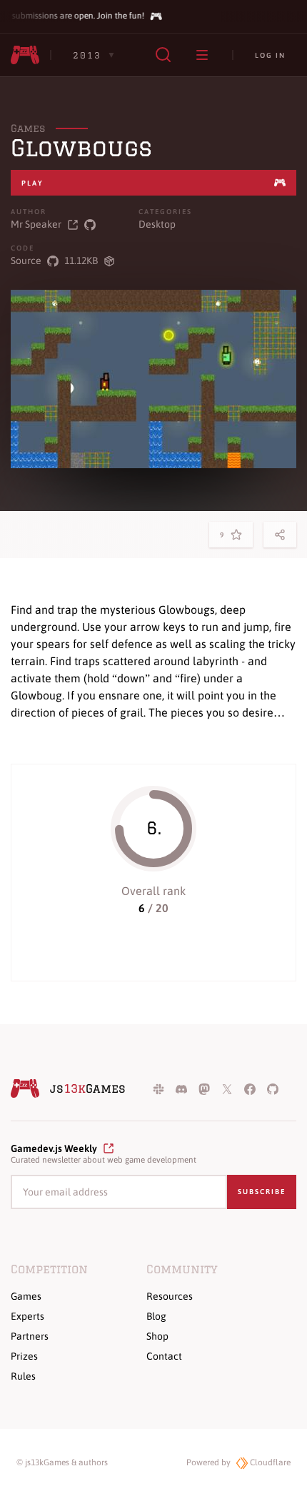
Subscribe (262, 1192)
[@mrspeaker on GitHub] (90, 224)
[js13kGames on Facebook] (249, 1088)
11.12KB (81, 260)
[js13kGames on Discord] (181, 1088)
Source (26, 260)
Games (28, 128)
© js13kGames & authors (62, 1462)
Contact (164, 1356)
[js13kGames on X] (227, 1088)
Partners (30, 1336)
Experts (27, 1316)
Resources (169, 1296)
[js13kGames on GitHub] (272, 1088)
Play (32, 183)
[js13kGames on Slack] (158, 1088)
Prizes (24, 1356)
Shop (157, 1336)
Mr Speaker (36, 224)
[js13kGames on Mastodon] (204, 1088)
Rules (23, 1376)
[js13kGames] (25, 55)
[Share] (279, 534)
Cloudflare (269, 1462)
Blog (156, 1316)
